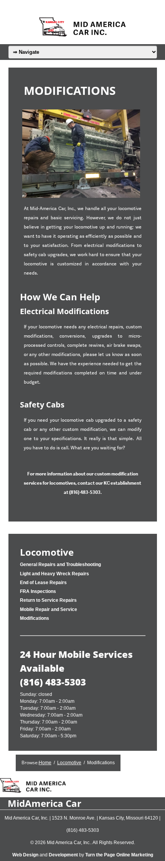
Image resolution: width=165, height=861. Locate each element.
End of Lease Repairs (43, 582)
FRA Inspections (38, 591)
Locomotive (47, 552)
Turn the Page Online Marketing (119, 855)
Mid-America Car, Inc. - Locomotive (82, 26)
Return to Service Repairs (48, 600)
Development (63, 855)
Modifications (34, 618)
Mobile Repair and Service (48, 609)
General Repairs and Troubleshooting (60, 564)
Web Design (25, 855)
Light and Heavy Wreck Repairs (54, 573)
